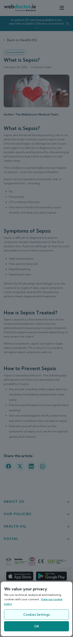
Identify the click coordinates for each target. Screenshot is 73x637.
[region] (36, 609)
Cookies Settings (36, 614)
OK (36, 626)
